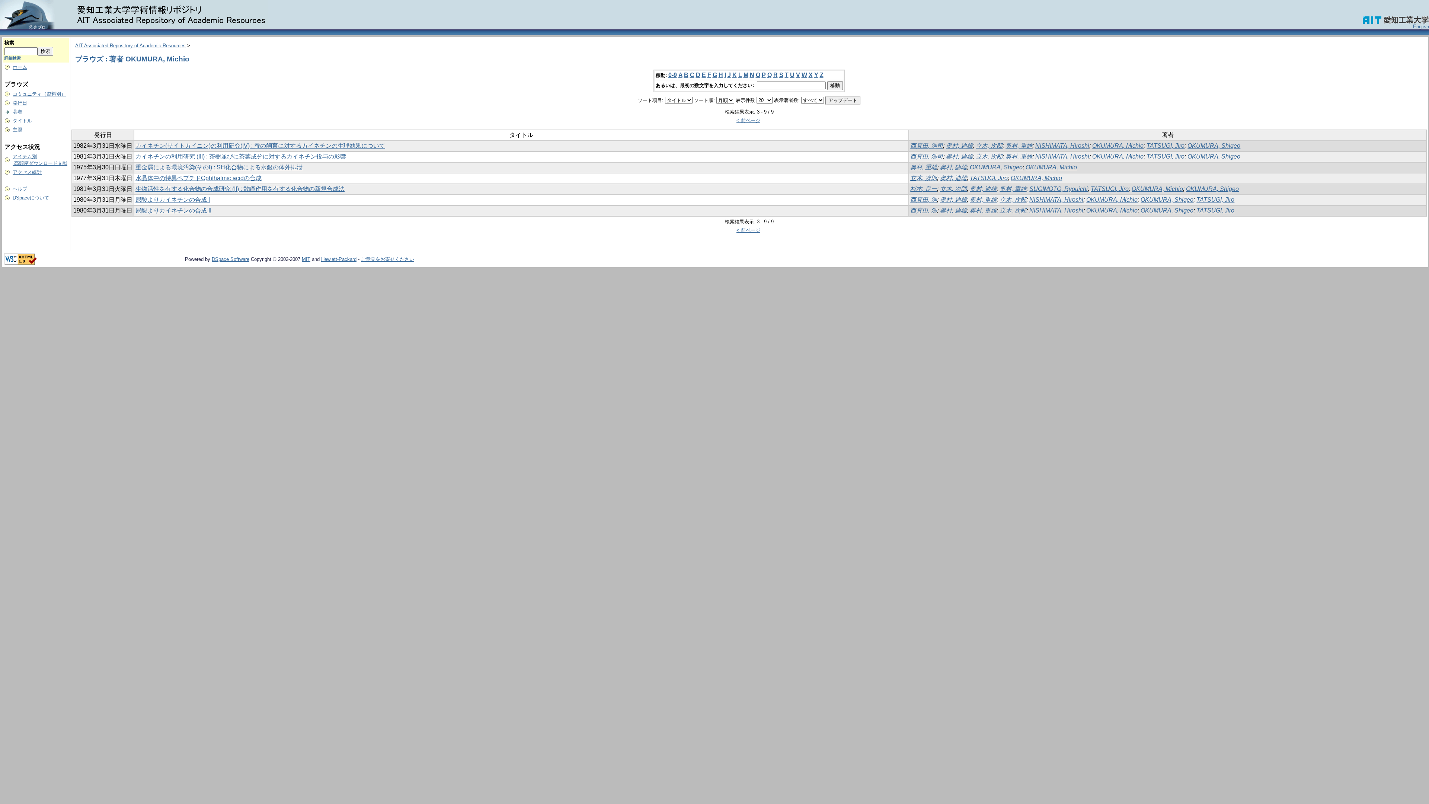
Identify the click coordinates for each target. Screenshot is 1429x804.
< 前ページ (748, 120)
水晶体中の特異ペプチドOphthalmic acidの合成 (198, 178)
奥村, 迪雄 (959, 146)
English (1421, 26)
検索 (9, 42)
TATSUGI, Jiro (1166, 146)
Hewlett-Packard (339, 259)
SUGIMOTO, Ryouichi (1058, 189)
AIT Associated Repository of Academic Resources (130, 45)
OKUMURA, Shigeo (1213, 146)
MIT (306, 259)
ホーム (20, 67)
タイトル (22, 121)
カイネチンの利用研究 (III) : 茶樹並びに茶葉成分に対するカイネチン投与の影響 (240, 156)
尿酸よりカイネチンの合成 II (173, 210)
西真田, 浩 (923, 200)
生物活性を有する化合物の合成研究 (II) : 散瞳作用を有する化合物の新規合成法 (240, 189)
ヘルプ (20, 189)
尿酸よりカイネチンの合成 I (172, 200)
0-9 (672, 75)
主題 (17, 130)
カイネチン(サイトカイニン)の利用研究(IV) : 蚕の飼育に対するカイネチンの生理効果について (260, 146)
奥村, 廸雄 (953, 167)
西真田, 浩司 (926, 146)
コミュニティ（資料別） (39, 94)
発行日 (20, 103)
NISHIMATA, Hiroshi (1062, 146)
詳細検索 (12, 58)
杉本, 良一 (923, 189)
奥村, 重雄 (1019, 146)
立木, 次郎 (989, 146)
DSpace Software (230, 259)
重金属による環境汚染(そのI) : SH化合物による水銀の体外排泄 (219, 167)
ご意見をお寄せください (387, 259)
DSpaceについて (31, 198)
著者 (17, 112)
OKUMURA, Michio (1118, 146)
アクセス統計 (27, 172)
